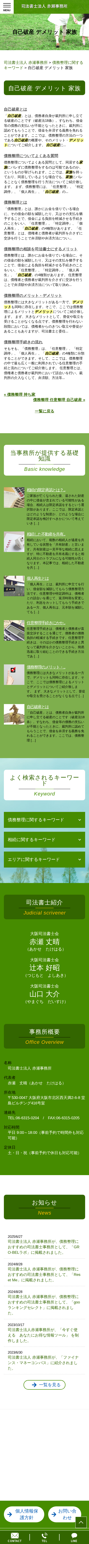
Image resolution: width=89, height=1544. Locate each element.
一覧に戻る (44, 411)
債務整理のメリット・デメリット (33, 295)
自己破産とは (15, 109)
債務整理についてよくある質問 (31, 156)
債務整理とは (15, 202)
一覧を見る (50, 1384)
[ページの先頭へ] (81, 1522)
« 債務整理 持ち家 (19, 394)
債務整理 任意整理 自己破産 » (59, 400)
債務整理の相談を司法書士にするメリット (41, 249)
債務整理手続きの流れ (23, 342)
